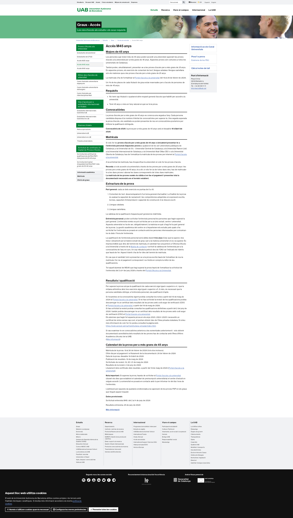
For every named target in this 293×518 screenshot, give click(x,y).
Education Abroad (82, 444)
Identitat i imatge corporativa (200, 463)
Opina (193, 439)
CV (200, 2)
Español (207, 2)
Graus (78, 426)
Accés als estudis (123, 40)
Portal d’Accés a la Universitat (158, 270)
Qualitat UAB (195, 445)
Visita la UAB (80, 462)
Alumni (98, 2)
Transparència (195, 437)
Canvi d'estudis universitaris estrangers (87, 88)
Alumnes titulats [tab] (85, 125)
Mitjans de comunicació (122, 2)
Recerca (165, 10)
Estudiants (80, 2)
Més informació (113, 339)
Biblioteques (109, 434)
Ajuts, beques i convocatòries (86, 459)
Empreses (134, 2)
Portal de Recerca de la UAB (114, 431)
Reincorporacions (84, 129)
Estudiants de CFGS (84, 57)
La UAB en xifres (196, 426)
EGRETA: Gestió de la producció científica (115, 438)
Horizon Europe (139, 447)
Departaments (109, 426)
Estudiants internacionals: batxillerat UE (87, 112)
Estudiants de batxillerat (86, 53)
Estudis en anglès (139, 429)
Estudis (154, 10)
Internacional (198, 10)
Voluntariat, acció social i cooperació (174, 431)
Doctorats (79, 431)
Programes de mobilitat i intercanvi (145, 426)
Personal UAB (89, 2)
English (214, 2)
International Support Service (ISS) (145, 442)
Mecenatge (166, 442)
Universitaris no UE (84, 137)
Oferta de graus (83, 180)
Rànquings (194, 429)
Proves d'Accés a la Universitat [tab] (86, 47)
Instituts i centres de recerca (114, 429)
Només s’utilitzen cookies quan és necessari (29, 509)
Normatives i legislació (198, 458)
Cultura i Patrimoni (168, 429)
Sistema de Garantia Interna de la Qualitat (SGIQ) (87, 440)
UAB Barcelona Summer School (86, 449)
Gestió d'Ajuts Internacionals (114, 444)
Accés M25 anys (83, 61)
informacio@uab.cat (198, 88)
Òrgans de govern (197, 431)
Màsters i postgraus (82, 429)
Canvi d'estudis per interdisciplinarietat (84, 94)
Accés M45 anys (83, 64)
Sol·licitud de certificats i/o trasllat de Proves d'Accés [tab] (89, 148)
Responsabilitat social (169, 439)
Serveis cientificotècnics (113, 452)
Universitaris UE (83, 133)
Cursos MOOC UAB (82, 446)
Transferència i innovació (113, 449)
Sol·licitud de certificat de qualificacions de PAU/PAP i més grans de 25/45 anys (87, 156)
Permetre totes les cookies (105, 509)
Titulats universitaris (84, 141)
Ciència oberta (195, 434)
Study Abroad (138, 437)
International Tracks (140, 434)
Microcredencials (81, 434)
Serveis (164, 434)
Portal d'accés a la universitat (168, 375)
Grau (112, 40)
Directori (193, 2)
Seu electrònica (196, 450)
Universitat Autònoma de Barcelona (87, 40)
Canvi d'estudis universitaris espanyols (87, 82)
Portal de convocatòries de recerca (116, 446)
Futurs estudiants (107, 2)
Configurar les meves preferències (70, 509)
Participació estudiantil (169, 426)
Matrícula (81, 176)
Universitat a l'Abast (82, 457)
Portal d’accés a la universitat (147, 78)
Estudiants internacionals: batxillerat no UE (87, 118)
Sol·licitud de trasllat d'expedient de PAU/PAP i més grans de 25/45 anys (88, 164)
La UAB (212, 10)
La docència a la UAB (83, 452)
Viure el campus (181, 10)
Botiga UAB (166, 437)
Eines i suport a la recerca (113, 441)
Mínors (78, 437)
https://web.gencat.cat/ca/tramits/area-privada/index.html (131, 326)
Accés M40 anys (83, 68)
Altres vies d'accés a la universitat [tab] (87, 76)
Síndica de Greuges (197, 455)
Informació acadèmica (86, 172)
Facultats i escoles (82, 454)
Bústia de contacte (139, 246)
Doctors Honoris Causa (198, 452)
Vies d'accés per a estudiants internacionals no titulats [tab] (88, 104)
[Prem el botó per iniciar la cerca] (183, 2)
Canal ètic (194, 442)
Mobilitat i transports (198, 447)
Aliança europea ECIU (141, 445)
